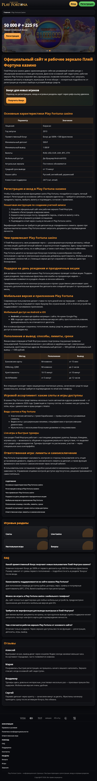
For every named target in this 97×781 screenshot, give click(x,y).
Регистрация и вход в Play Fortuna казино (22, 489)
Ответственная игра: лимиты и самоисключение (25, 512)
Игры (4, 763)
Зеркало (5, 768)
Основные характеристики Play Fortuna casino (24, 485)
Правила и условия (9, 728)
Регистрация (87, 4)
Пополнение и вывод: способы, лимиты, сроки (24, 504)
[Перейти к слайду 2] (50, 50)
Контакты (6, 752)
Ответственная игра (10, 736)
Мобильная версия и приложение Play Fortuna (24, 500)
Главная (7, 12)
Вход (73, 4)
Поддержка (6, 748)
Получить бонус (16, 100)
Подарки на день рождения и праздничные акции (25, 496)
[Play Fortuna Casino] (15, 4)
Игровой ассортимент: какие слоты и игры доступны (26, 508)
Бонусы (5, 759)
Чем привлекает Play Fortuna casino (19, 493)
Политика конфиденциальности (15, 732)
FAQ (3, 744)
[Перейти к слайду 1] (47, 50)
